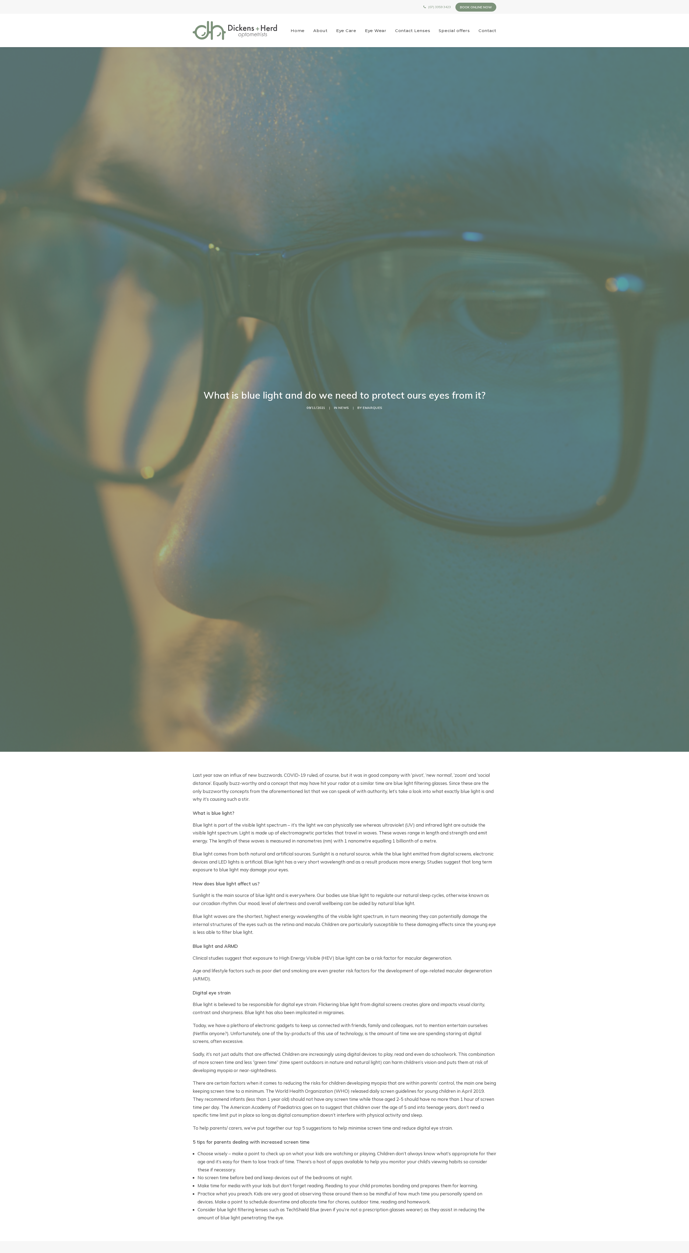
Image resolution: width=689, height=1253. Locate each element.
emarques (372, 408)
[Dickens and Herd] (235, 30)
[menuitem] (299, 30)
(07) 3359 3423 (439, 7)
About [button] (320, 30)
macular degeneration (428, 958)
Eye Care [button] (346, 30)
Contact (487, 30)
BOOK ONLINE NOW (476, 7)
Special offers (454, 30)
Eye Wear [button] (375, 30)
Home (298, 30)
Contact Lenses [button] (412, 30)
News (343, 408)
